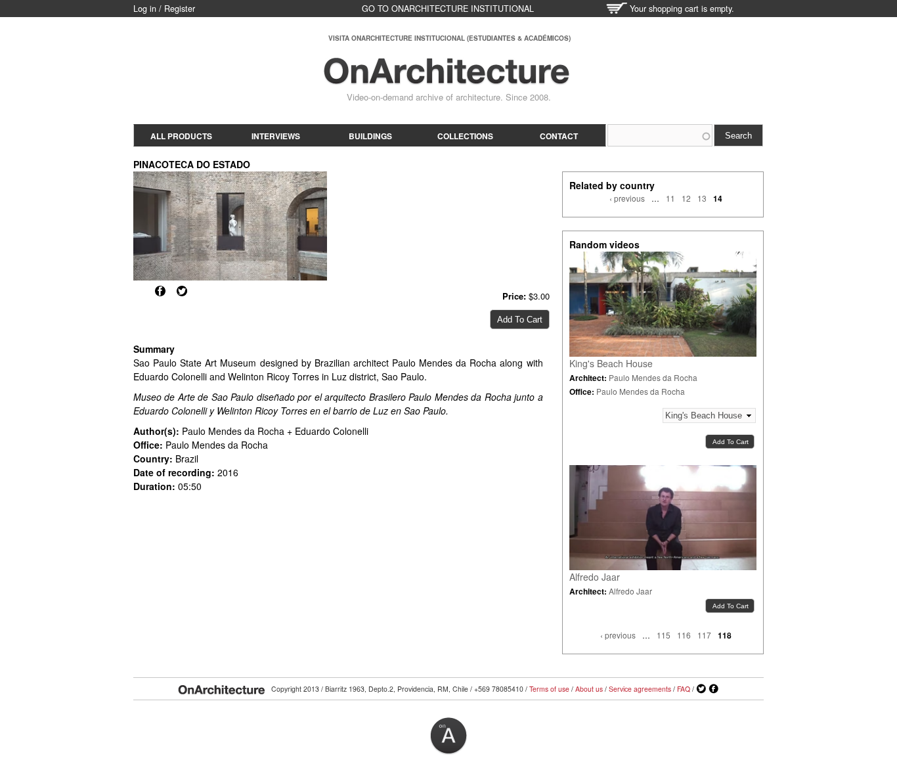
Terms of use (549, 689)
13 (702, 198)
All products (181, 136)
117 (704, 634)
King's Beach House (611, 363)
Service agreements (640, 689)
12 (686, 198)
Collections (465, 136)
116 (684, 634)
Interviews (276, 136)
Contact (559, 136)
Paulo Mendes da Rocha (653, 377)
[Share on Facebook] (160, 291)
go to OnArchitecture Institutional (448, 8)
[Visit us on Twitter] (701, 689)
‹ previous (627, 198)
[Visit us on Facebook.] (714, 689)
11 (670, 198)
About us (589, 689)
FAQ (683, 689)
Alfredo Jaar (594, 576)
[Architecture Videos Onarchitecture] (446, 78)
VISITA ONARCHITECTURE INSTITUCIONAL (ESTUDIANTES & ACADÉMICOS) (449, 38)
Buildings (370, 136)
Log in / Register (164, 8)
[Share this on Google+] (138, 291)
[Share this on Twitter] (182, 291)
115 (663, 634)
